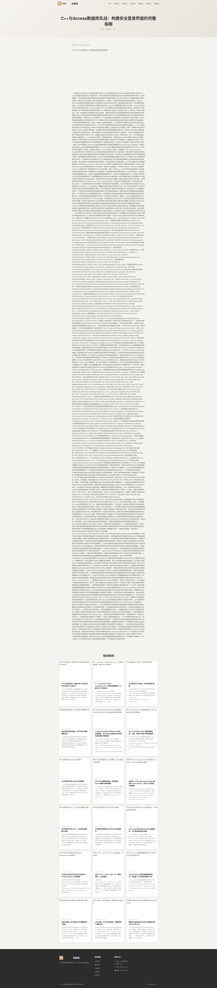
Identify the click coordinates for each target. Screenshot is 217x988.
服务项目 (124, 3)
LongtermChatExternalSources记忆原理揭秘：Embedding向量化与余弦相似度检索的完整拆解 (108, 733)
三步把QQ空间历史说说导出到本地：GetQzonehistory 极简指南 (74, 875)
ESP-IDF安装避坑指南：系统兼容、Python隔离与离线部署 (107, 782)
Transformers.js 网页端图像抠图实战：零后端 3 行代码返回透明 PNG (141, 875)
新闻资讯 (148, 3)
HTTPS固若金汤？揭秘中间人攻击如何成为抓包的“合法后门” (74, 684)
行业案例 (132, 3)
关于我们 (116, 3)
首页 (109, 3)
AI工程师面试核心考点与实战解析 (72, 781)
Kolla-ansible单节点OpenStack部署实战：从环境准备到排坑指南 (142, 830)
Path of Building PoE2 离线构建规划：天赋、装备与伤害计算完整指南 (141, 732)
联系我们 (156, 3)
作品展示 (140, 3)
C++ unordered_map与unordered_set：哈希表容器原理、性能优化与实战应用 (108, 685)
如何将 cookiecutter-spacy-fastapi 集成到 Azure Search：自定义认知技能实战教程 (142, 783)
